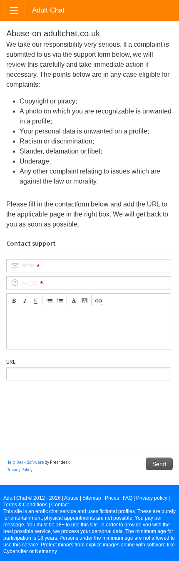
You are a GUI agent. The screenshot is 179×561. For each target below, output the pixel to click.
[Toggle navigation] (14, 10)
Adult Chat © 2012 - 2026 (32, 498)
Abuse (71, 498)
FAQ (127, 498)
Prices (112, 498)
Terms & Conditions (25, 505)
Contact (60, 505)
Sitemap (91, 498)
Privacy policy (151, 498)
